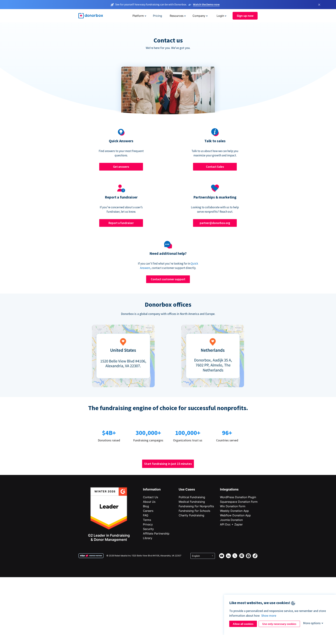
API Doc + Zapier (231, 524)
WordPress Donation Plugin (238, 497)
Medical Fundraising (192, 501)
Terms (147, 520)
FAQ (145, 515)
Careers (148, 511)
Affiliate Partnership (156, 533)
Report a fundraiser (121, 223)
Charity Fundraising (191, 515)
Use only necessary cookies (279, 623)
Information (152, 489)
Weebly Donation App (234, 511)
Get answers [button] (121, 167)
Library (147, 538)
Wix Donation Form (232, 506)
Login (220, 15)
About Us (149, 501)
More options (312, 623)
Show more (268, 616)
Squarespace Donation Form (239, 501)
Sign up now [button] (245, 15)
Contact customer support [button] (168, 279)
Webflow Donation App (235, 515)
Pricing (157, 15)
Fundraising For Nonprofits (196, 506)
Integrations (229, 489)
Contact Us (150, 497)
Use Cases (187, 489)
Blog (146, 506)
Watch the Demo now (206, 4)
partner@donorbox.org (215, 223)
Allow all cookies (243, 623)
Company (198, 15)
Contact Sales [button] (215, 167)
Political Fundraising (192, 497)
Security (148, 529)
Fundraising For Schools (194, 511)
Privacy (148, 524)
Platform (138, 15)
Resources (176, 15)
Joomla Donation (231, 520)
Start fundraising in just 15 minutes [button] (168, 464)
